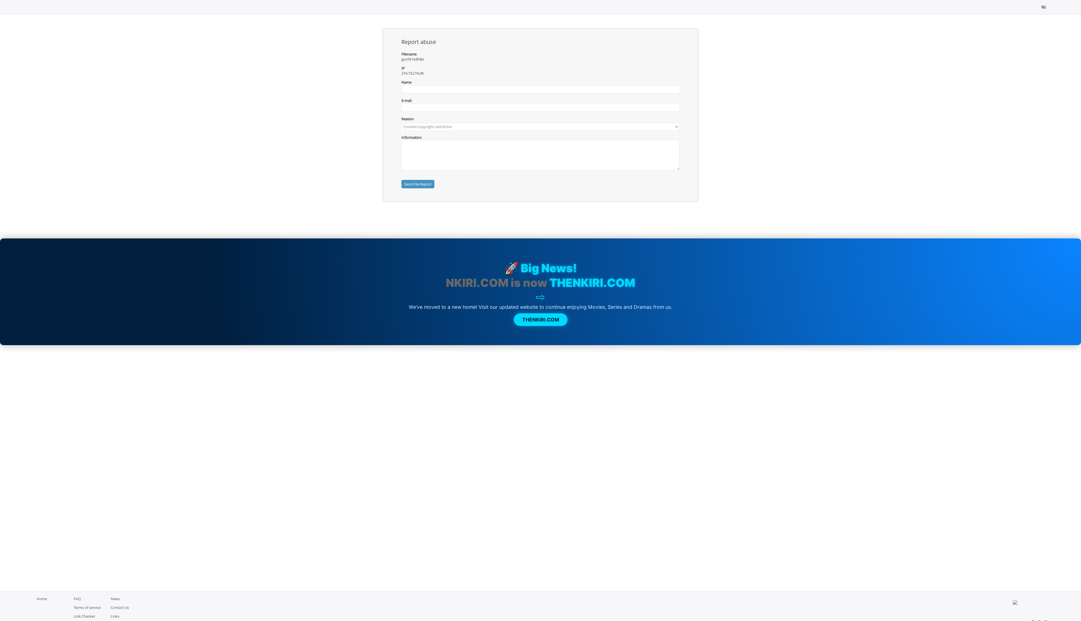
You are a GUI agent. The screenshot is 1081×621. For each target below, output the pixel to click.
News (115, 598)
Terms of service (87, 607)
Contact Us (120, 607)
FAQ (77, 598)
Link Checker (84, 616)
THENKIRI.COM (540, 320)
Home (42, 598)
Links (115, 616)
